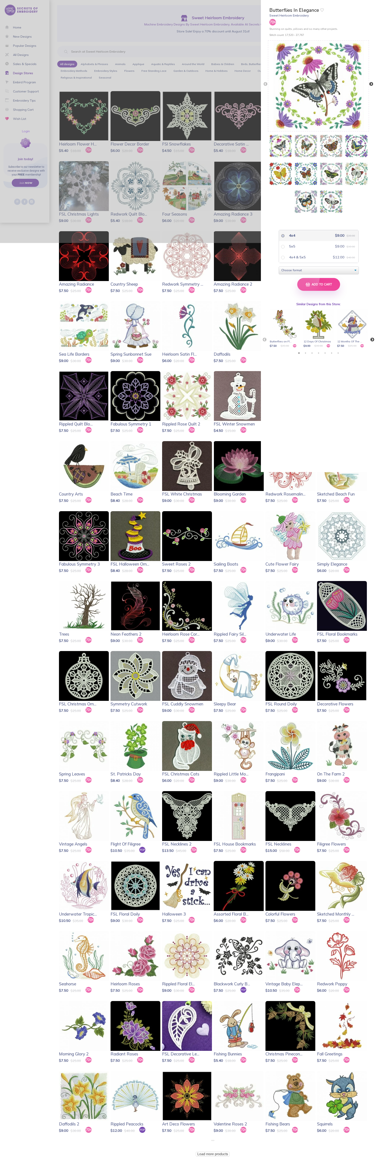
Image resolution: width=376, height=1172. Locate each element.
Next (371, 84)
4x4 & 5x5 (297, 257)
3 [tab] (312, 353)
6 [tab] (331, 353)
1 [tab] (299, 353)
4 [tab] (318, 353)
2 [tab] (305, 353)
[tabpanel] (286, 328)
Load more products (212, 1154)
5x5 (291, 246)
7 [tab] (338, 353)
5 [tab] (325, 353)
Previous (265, 84)
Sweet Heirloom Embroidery (289, 15)
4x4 (291, 235)
